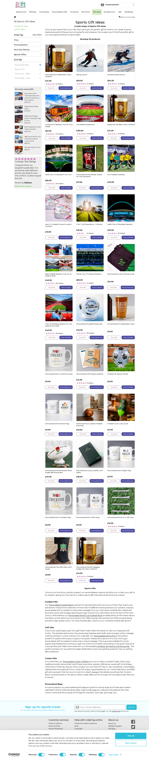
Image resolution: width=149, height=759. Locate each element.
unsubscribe (116, 711)
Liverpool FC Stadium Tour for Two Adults (59, 125)
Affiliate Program (115, 726)
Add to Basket (97, 88)
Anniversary (44, 12)
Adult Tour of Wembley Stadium (120, 224)
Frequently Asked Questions (85, 723)
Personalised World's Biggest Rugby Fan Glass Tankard (88, 568)
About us (113, 720)
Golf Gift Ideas (19, 29)
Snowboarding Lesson (116, 74)
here (103, 711)
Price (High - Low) (22, 78)
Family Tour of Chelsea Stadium (88, 274)
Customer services (59, 720)
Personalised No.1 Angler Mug (119, 470)
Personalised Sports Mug (105, 636)
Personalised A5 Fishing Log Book (89, 374)
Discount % (20, 69)
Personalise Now (65, 88)
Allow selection (131, 743)
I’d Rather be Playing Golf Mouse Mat (112, 646)
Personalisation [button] (21, 45)
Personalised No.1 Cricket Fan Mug (58, 374)
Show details (114, 755)
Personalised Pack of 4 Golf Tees (120, 517)
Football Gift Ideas (21, 26)
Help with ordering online (88, 720)
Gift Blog (111, 729)
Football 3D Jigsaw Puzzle (117, 374)
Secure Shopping (56, 729)
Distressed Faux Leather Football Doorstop (89, 424)
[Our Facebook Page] (133, 722)
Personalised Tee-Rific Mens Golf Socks (58, 568)
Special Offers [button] (20, 55)
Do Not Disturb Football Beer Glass (121, 324)
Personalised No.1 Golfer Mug (87, 517)
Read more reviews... (24, 186)
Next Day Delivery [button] (22, 50)
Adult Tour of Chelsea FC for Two (58, 174)
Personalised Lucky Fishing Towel (120, 274)
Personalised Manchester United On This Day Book (89, 175)
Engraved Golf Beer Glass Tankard (121, 124)
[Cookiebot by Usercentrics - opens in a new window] (14, 754)
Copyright (78, 729)
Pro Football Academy (116, 174)
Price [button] (16, 40)
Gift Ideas (97, 12)
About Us (112, 723)
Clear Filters (37, 35)
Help (76, 726)
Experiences (21, 12)
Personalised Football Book (61, 605)
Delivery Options (55, 723)
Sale (120, 12)
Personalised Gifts (59, 12)
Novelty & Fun (109, 12)
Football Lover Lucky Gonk (117, 424)
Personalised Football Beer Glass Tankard (58, 75)
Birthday (32, 12)
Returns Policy (54, 726)
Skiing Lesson (81, 74)
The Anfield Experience (85, 124)
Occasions (74, 12)
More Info (51, 88)
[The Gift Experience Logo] (25, 4)
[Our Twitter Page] (133, 727)
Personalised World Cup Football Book (85, 615)
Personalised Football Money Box (89, 324)
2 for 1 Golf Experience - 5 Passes (89, 224)
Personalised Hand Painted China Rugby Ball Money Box (58, 471)
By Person (86, 12)
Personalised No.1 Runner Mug (57, 424)
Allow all (131, 736)
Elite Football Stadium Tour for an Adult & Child (58, 275)
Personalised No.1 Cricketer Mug (58, 517)
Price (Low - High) (22, 74)
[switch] (63, 754)
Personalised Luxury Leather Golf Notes (89, 471)
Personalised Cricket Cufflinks (76, 662)
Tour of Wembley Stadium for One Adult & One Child (58, 325)
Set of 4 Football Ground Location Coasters (58, 225)
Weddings (129, 12)
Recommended (22, 65)
